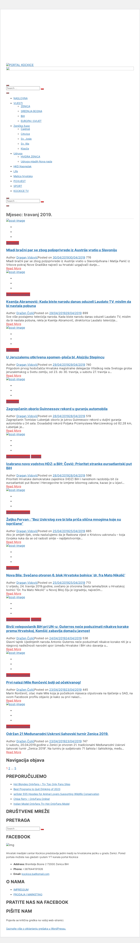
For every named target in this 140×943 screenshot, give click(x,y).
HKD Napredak (22, 166)
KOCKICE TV (21, 190)
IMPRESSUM (20, 889)
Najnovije (12, 243)
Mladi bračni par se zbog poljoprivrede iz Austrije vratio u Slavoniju (61, 250)
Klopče (25, 148)
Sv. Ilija (25, 143)
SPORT (17, 185)
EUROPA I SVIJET (31, 120)
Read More (13, 268)
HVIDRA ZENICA (30, 156)
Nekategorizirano (18, 294)
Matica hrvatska (23, 176)
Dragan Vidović (27, 257)
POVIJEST (19, 181)
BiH (23, 116)
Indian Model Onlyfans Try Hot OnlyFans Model (41, 803)
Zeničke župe (21, 125)
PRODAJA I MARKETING (27, 894)
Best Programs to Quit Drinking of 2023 (36, 789)
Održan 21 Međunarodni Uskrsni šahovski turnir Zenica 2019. (57, 734)
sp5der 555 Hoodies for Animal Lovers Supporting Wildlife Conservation (56, 793)
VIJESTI (18, 103)
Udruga (17, 153)
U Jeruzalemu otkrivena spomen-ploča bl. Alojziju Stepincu (55, 357)
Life (15, 171)
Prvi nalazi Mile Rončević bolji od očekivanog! (43, 682)
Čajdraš (25, 128)
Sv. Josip (26, 138)
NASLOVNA (20, 98)
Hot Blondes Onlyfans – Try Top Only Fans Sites (41, 784)
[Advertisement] (70, 37)
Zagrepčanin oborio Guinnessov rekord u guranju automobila (57, 409)
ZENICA (25, 106)
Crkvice (25, 133)
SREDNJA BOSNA (31, 111)
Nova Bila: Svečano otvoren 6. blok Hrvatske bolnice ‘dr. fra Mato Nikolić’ (65, 575)
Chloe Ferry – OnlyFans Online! (31, 798)
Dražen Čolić (25, 313)
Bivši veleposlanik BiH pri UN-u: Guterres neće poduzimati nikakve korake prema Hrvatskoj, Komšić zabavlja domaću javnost (67, 629)
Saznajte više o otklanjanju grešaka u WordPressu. (36, 928)
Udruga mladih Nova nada (36, 161)
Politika (36, 456)
